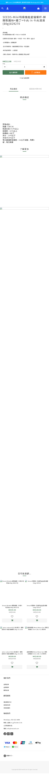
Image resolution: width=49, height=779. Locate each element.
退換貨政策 (7, 705)
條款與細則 (7, 708)
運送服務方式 (7, 702)
